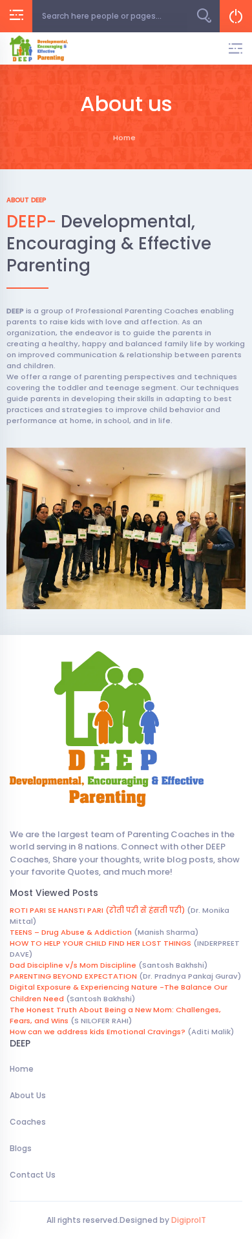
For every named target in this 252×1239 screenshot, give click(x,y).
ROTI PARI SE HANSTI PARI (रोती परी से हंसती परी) (97, 910)
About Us (28, 1095)
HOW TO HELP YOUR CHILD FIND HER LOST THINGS (100, 943)
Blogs (21, 1148)
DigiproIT (187, 1219)
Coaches (28, 1121)
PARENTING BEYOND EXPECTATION (73, 976)
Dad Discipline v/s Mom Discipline (73, 965)
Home (22, 1068)
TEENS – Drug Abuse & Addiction (71, 932)
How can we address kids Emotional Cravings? (97, 1031)
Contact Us (33, 1174)
